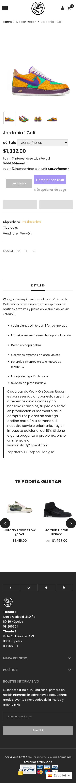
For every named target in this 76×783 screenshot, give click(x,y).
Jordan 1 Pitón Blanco (56, 532)
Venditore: (10, 233)
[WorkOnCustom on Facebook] (11, 587)
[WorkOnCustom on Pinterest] (46, 587)
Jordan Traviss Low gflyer (19, 532)
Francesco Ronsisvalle (43, 757)
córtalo (9, 142)
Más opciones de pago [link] (50, 190)
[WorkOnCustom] (38, 8)
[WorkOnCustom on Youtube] (64, 587)
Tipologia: (10, 228)
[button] (20, 204)
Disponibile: (11, 222)
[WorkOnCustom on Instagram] (28, 587)
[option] (9, 118)
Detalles (38, 285)
